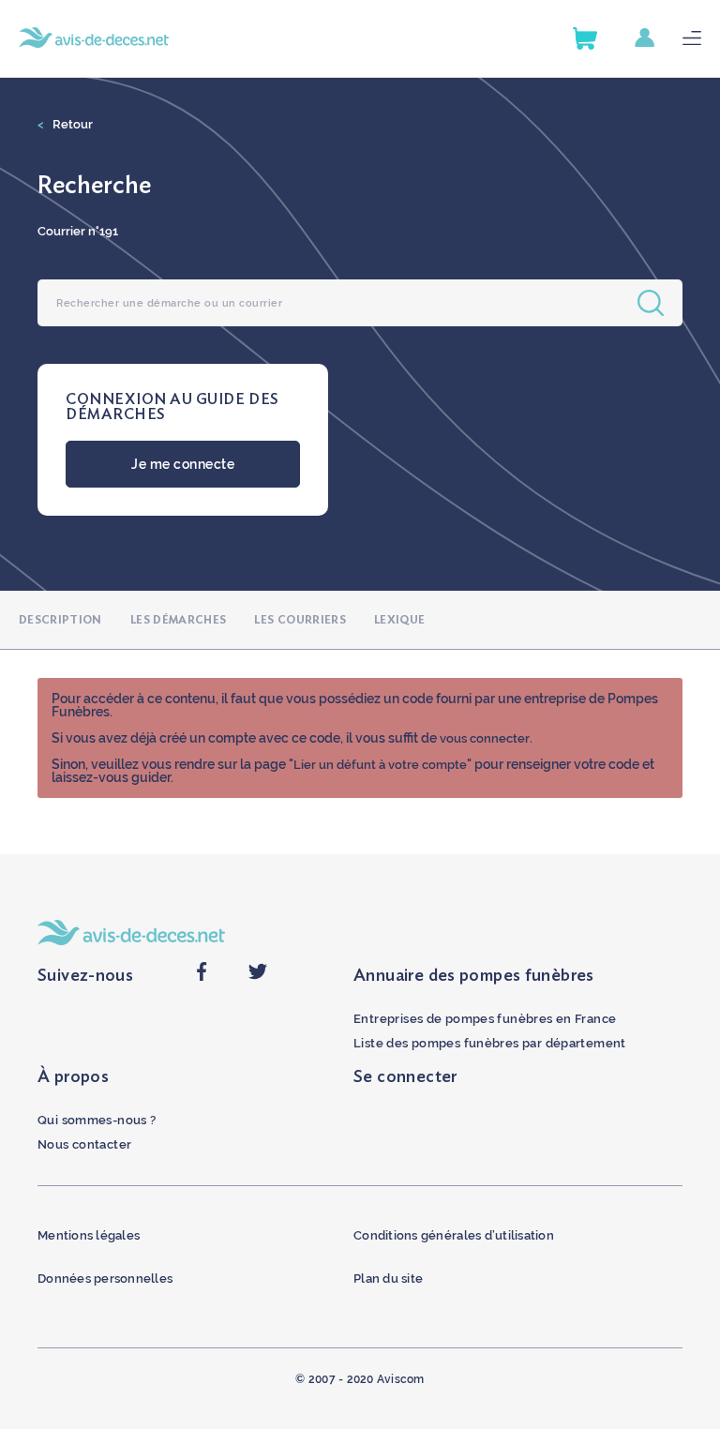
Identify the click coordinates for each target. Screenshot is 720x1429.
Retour (65, 124)
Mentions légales (89, 1235)
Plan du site (388, 1278)
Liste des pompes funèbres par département (489, 1043)
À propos (73, 1077)
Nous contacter (84, 1144)
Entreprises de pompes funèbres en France (484, 1019)
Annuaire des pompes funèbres (473, 976)
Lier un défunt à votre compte (380, 765)
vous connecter (485, 738)
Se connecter (405, 1077)
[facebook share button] (201, 977)
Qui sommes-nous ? (97, 1120)
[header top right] (658, 39)
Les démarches (178, 619)
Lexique (399, 619)
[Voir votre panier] (585, 38)
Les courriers (300, 619)
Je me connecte (182, 464)
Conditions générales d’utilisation (453, 1235)
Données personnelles (105, 1278)
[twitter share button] (257, 977)
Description (60, 619)
